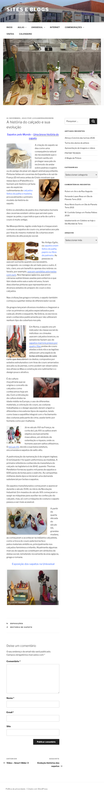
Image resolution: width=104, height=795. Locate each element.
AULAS (21, 27)
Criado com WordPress (37, 789)
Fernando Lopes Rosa (74, 196)
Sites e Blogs (27, 9)
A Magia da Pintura (73, 158)
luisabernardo (71, 220)
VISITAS (10, 34)
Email (10, 712)
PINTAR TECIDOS (73, 153)
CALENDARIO (25, 34)
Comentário (13, 661)
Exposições (16, 623)
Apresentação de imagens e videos (80, 148)
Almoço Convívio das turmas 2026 (80, 138)
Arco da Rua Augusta (83, 191)
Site (8, 726)
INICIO (9, 27)
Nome (10, 698)
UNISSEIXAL (37, 27)
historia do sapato (21, 627)
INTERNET (55, 27)
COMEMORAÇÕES (73, 27)
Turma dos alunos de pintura (77, 143)
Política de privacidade (15, 789)
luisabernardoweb (43, 118)
